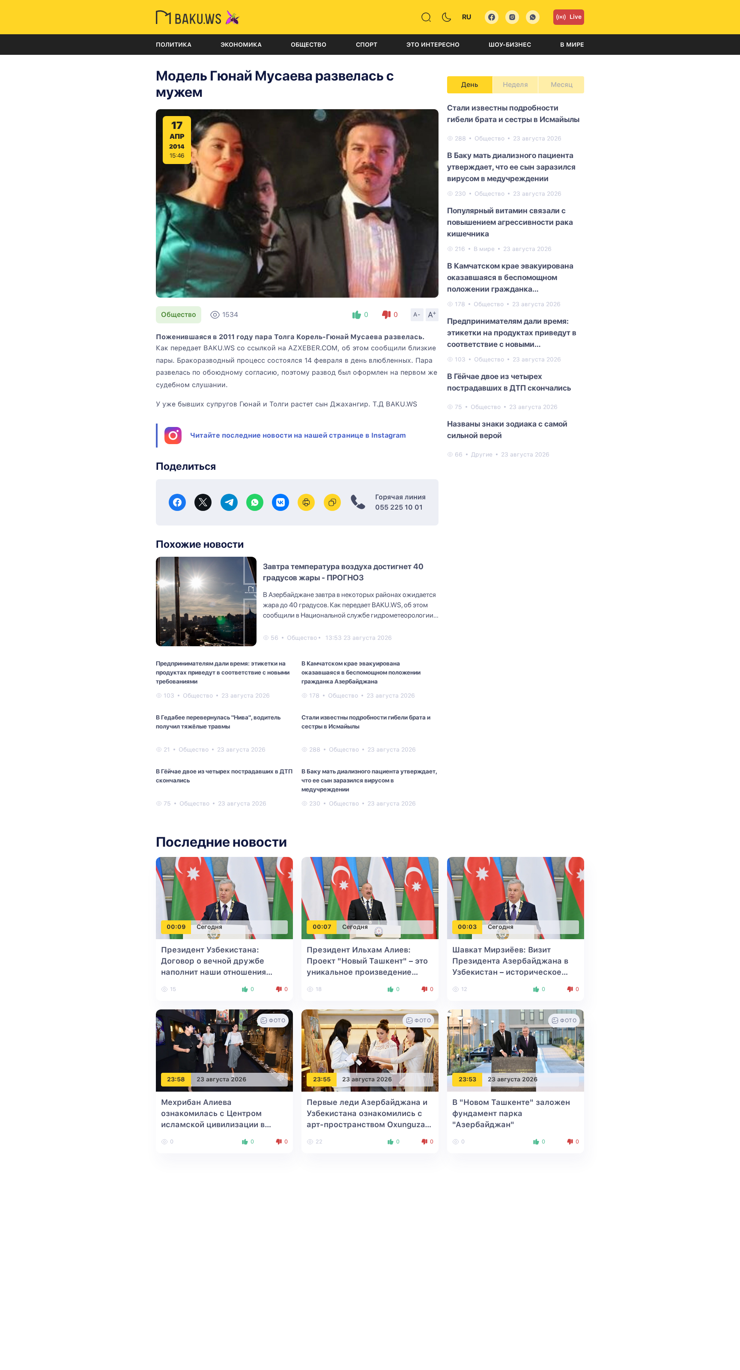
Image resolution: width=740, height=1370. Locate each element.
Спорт (366, 44)
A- (417, 314)
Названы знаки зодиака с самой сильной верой (507, 429)
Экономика (241, 44)
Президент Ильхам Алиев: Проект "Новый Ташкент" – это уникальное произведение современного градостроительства (367, 972)
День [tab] (469, 85)
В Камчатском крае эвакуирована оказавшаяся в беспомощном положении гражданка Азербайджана (361, 672)
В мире (572, 44)
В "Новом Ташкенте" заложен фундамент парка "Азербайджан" (511, 1113)
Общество (308, 44)
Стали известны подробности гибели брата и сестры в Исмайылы (365, 722)
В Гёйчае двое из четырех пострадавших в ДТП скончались (224, 776)
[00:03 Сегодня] (515, 897)
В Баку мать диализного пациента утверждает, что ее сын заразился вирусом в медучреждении (369, 780)
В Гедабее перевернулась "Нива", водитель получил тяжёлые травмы (218, 722)
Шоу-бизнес (510, 44)
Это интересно (433, 44)
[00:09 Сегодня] (224, 897)
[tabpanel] (515, 280)
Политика (173, 44)
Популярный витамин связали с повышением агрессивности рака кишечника (510, 222)
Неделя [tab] (515, 85)
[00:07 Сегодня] (370, 897)
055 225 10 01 (399, 507)
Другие (481, 454)
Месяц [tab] (562, 85)
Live (576, 16)
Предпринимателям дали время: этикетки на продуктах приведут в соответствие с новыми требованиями (222, 672)
